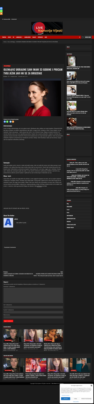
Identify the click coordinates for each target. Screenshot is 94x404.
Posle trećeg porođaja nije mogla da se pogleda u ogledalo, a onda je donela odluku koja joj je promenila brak (36, 375)
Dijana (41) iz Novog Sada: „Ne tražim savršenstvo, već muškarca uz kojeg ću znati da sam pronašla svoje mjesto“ (33, 345)
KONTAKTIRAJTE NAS (71, 218)
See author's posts (21, 222)
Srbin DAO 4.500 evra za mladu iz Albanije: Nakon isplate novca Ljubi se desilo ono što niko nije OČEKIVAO (77, 113)
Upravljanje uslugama (65, 395)
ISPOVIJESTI (40, 37)
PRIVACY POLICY (70, 227)
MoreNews (54, 383)
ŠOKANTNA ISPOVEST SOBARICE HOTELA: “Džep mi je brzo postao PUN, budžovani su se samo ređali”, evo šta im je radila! (78, 97)
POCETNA (4, 37)
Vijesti (9, 37)
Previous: (18, 273)
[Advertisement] (38, 9)
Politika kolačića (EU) (71, 224)
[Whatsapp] (7, 122)
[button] (91, 385)
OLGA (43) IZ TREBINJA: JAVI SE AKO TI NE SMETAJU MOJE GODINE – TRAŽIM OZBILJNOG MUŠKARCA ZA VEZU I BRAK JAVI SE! (78, 176)
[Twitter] (10, 122)
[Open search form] (79, 37)
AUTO (46, 37)
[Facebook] (5, 122)
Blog (68, 203)
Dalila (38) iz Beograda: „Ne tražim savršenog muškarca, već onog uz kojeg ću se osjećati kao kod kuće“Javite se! (78, 183)
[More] (13, 122)
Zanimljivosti (27, 37)
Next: (48, 273)
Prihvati (66, 398)
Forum (68, 209)
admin (6, 76)
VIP (13, 37)
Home (68, 212)
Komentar (9, 286)
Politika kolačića (76, 401)
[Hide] (0, 16)
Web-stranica (7, 315)
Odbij (75, 398)
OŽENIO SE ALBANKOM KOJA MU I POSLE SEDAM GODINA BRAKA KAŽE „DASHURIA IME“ (78, 67)
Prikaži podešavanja (86, 398)
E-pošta (9, 310)
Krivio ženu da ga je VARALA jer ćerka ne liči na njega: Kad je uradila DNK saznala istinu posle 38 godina (78, 82)
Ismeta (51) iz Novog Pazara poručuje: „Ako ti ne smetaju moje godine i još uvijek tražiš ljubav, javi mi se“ (78, 170)
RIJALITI (34, 37)
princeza (39, 186)
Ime (8, 304)
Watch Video (88, 37)
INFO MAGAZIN (70, 215)
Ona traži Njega (7, 65)
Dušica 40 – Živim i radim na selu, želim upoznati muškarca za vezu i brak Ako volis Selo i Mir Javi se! (78, 164)
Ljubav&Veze (19, 37)
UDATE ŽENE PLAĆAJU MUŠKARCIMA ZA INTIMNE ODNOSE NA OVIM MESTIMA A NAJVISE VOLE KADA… (78, 128)
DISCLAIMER (69, 206)
